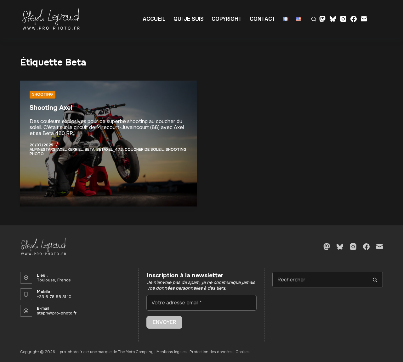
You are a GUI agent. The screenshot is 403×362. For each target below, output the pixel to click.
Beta (89, 149)
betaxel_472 (109, 149)
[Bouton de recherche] (375, 279)
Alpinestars (42, 149)
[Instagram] (343, 19)
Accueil (154, 18)
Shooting (42, 94)
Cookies (243, 351)
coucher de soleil (144, 149)
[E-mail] (364, 19)
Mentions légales (171, 351)
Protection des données (211, 351)
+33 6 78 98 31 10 (54, 296)
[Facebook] (353, 19)
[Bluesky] (333, 19)
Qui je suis (188, 18)
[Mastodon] (322, 19)
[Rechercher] (313, 19)
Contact (262, 18)
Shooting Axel (51, 108)
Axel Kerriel (70, 149)
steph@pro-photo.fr (57, 313)
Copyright (227, 18)
